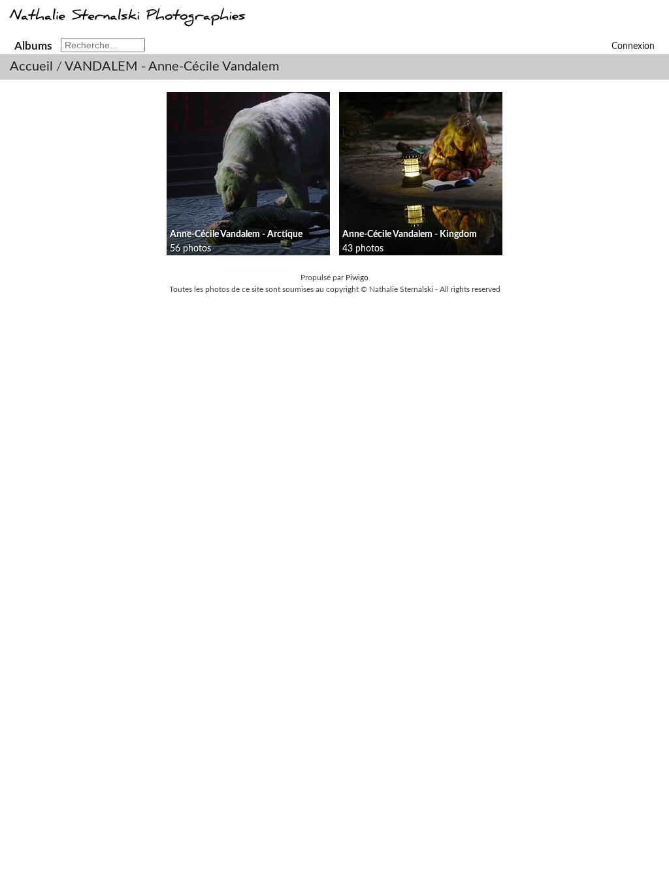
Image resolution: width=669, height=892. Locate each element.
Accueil (31, 66)
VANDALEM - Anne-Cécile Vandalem (172, 66)
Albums (33, 46)
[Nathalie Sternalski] (126, 22)
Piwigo (357, 277)
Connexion (633, 46)
